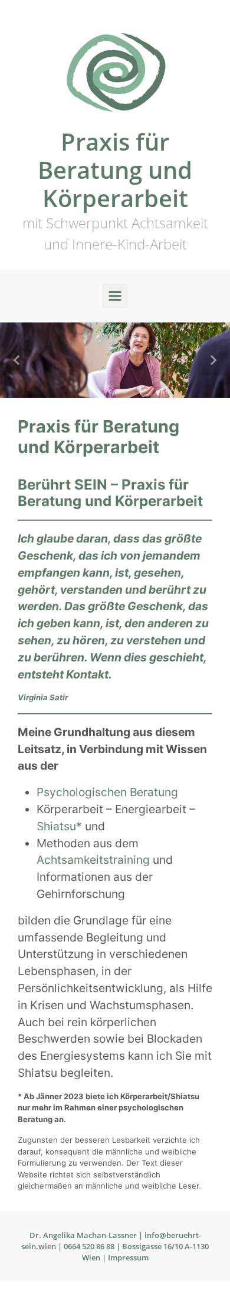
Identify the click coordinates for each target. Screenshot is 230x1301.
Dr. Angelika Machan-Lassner (83, 1235)
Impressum (128, 1257)
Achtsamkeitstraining (95, 860)
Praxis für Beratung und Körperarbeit (115, 169)
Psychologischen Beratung (107, 792)
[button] (17, 360)
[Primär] (115, 296)
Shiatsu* (61, 826)
